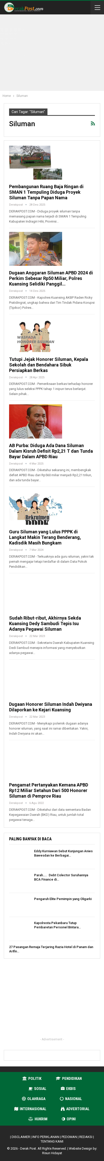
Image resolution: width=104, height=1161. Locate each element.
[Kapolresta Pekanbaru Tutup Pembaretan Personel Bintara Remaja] (20, 929)
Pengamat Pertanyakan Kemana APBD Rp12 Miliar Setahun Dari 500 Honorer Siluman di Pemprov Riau (48, 790)
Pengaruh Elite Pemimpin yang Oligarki (63, 899)
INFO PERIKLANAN (45, 1137)
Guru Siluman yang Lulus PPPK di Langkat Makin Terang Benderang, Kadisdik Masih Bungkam (45, 537)
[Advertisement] (57, 53)
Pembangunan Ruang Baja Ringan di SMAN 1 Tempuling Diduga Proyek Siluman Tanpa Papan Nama (46, 192)
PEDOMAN (69, 1137)
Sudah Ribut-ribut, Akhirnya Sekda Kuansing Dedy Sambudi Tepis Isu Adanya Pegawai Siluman (45, 623)
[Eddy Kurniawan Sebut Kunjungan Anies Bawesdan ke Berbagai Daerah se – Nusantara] (20, 857)
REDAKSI (85, 1137)
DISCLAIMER (21, 1137)
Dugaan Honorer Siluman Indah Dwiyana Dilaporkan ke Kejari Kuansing (50, 707)
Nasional (73, 1099)
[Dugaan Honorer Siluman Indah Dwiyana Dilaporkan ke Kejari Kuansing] (35, 680)
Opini (71, 1119)
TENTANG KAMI (52, 1141)
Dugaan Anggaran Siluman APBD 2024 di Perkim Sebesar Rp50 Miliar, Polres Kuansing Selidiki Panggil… (51, 278)
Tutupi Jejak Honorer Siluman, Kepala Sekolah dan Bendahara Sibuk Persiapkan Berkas (48, 365)
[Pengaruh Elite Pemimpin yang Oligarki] (20, 905)
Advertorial (78, 1109)
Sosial (40, 1088)
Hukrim (41, 1119)
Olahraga (36, 1099)
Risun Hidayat (52, 1153)
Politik (34, 1078)
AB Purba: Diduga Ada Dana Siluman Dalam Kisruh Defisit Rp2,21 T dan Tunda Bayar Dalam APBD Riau (51, 451)
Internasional (33, 1109)
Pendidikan (72, 1078)
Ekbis (71, 1088)
